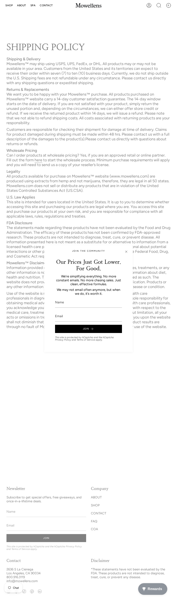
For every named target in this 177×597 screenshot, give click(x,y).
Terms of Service (86, 339)
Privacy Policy (63, 339)
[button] (9, 5)
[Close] (126, 252)
